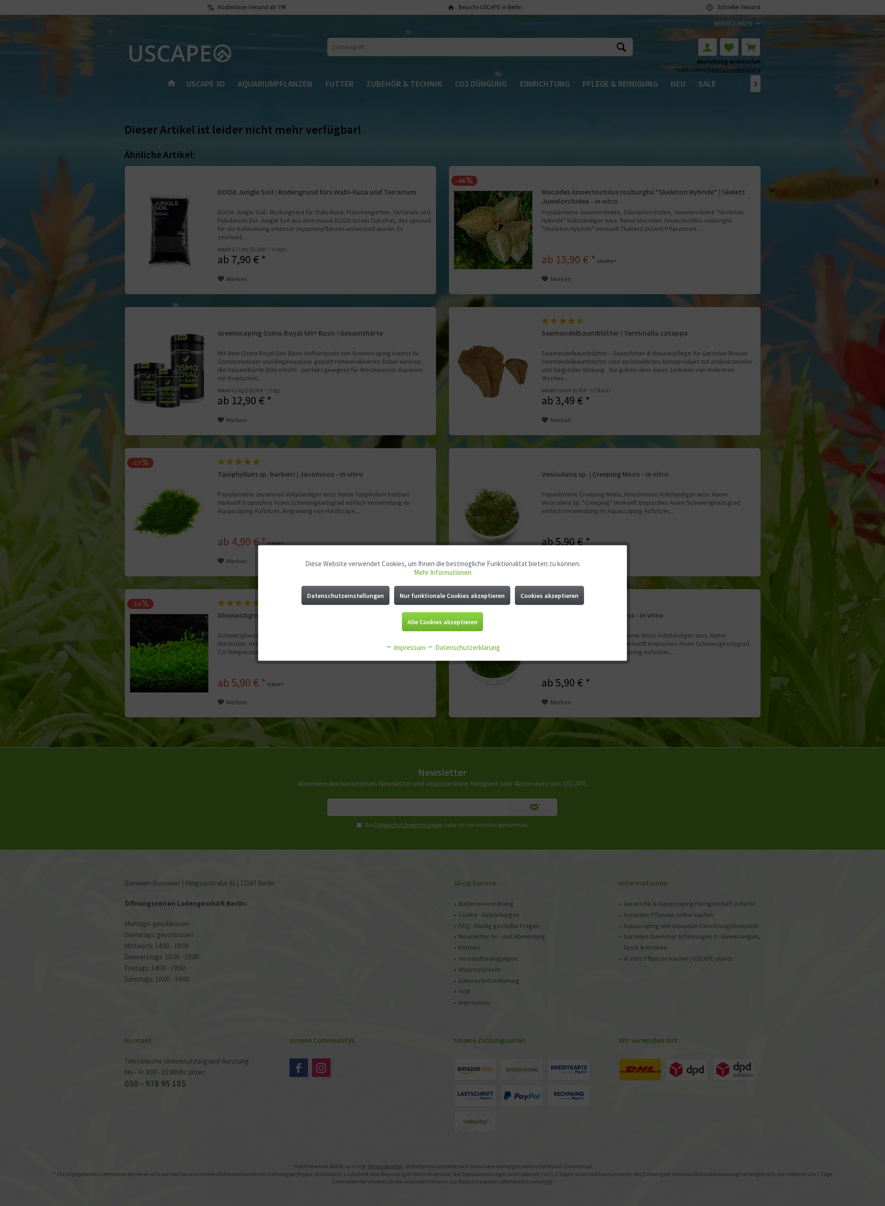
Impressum (408, 647)
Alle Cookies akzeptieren (442, 622)
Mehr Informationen (443, 572)
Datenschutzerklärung (467, 647)
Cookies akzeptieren (549, 595)
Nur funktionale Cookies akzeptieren (452, 595)
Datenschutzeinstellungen (345, 595)
